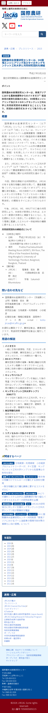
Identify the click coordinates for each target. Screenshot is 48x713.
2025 (9, 546)
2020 (9, 559)
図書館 (7, 641)
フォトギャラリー (11, 608)
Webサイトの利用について (26, 649)
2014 (9, 575)
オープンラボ (9, 633)
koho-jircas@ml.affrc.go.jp (25, 321)
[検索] (42, 34)
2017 (9, 567)
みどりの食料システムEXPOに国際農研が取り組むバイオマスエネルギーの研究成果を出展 (24, 496)
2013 (9, 578)
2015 (39, 48)
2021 (9, 556)
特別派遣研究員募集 (12, 624)
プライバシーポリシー (15, 655)
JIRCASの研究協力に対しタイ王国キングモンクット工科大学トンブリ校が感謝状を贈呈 (23, 507)
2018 (9, 564)
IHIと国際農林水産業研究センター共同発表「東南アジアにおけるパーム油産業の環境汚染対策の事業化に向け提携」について (23, 518)
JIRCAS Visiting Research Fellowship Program (23, 616)
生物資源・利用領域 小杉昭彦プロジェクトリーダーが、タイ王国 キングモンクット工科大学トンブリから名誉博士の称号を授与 (23, 467)
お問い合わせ (13, 3)
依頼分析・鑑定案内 (12, 638)
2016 (9, 570)
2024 (9, 548)
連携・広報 (9, 48)
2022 (9, 554)
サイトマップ (11, 660)
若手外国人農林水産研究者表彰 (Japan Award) (23, 614)
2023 (9, 551)
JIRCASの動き (10, 600)
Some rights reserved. (28, 704)
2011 (9, 583)
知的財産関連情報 (11, 630)
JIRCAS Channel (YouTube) (15, 606)
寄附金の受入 (9, 622)
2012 (9, 581)
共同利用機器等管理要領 (14, 635)
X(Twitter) (8, 611)
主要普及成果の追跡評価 (14, 619)
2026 (9, 543)
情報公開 (9, 649)
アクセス (26, 3)
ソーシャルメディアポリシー (18, 652)
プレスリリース (26, 48)
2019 (9, 562)
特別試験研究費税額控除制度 (16, 627)
